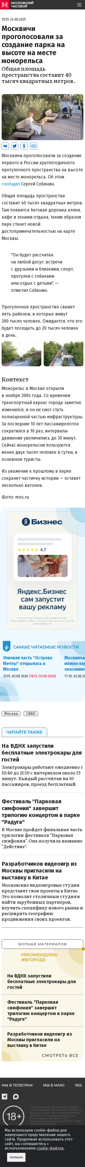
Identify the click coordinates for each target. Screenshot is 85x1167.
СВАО (30, 713)
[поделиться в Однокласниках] (24, 146)
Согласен (16, 1157)
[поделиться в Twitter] (14, 146)
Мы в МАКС (54, 1085)
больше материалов (42, 944)
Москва (11, 713)
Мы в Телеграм (17, 1085)
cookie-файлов (50, 1148)
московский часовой (22, 4)
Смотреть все (60, 1055)
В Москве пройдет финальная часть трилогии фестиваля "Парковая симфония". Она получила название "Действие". (42, 838)
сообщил (11, 184)
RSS (78, 1085)
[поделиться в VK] (5, 146)
